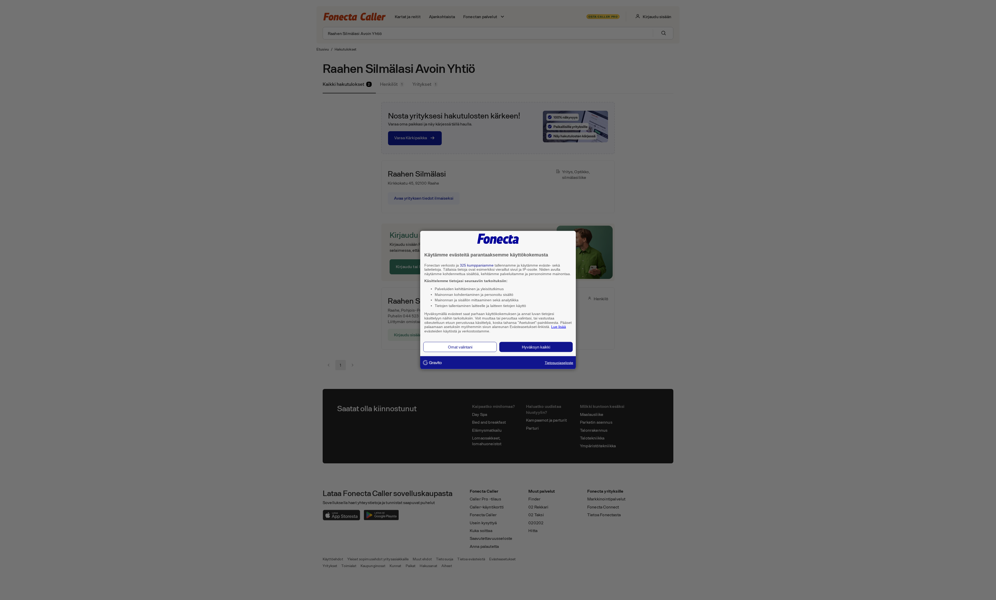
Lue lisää (558, 327)
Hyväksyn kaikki (536, 347)
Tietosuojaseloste (559, 362)
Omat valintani (460, 347)
